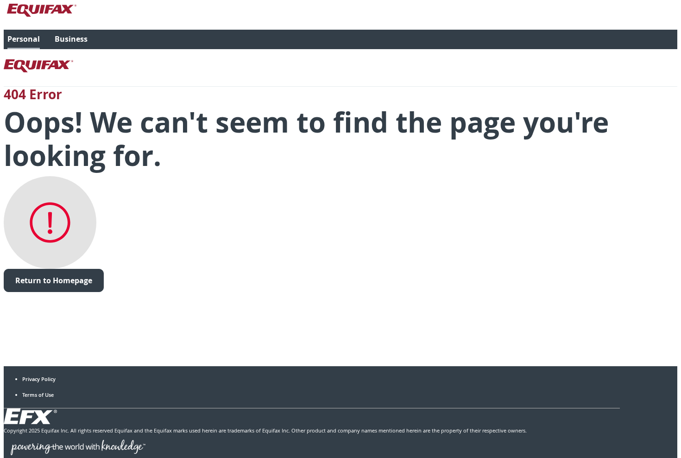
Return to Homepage (53, 280)
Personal (23, 39)
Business (71, 39)
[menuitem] (23, 39)
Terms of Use (38, 394)
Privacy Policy (39, 378)
